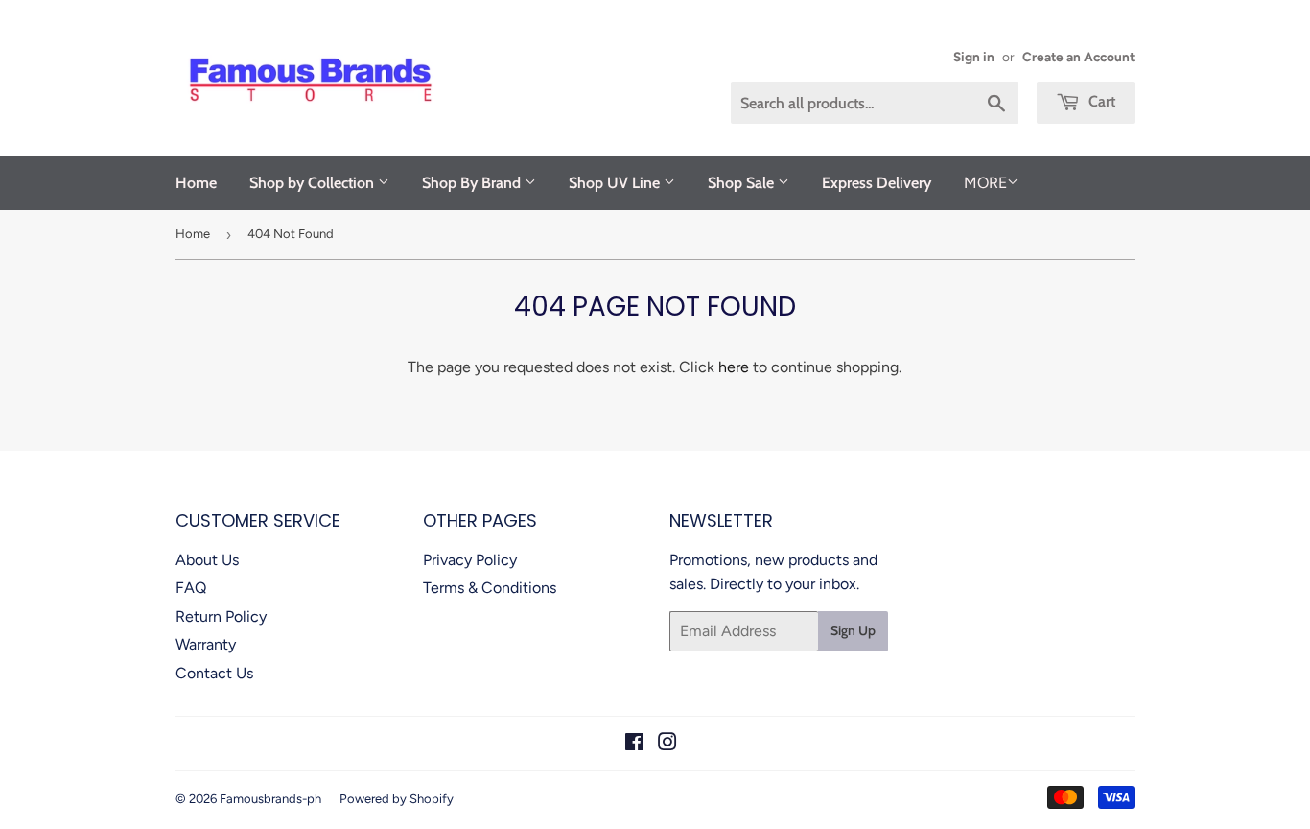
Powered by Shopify (396, 799)
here (733, 367)
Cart (1100, 101)
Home (196, 183)
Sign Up (853, 630)
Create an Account (1078, 56)
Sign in (973, 56)
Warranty (205, 644)
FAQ (190, 588)
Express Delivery (876, 183)
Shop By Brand (473, 183)
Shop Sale (743, 183)
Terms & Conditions (489, 588)
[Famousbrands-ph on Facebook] (634, 744)
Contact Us (214, 673)
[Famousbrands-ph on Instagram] (667, 744)
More (985, 183)
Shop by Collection (313, 183)
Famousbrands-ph (270, 799)
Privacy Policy (470, 560)
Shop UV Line (616, 183)
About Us (207, 560)
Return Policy (221, 616)
